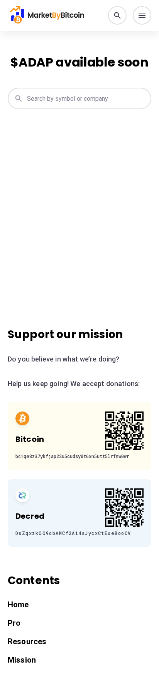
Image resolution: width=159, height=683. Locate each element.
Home (18, 604)
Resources (27, 641)
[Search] (117, 15)
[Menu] (142, 15)
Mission (22, 660)
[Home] (51, 15)
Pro (14, 623)
